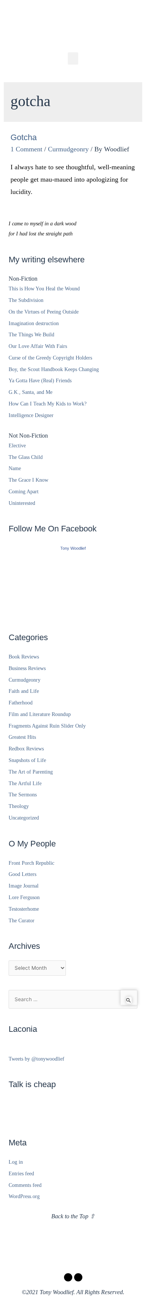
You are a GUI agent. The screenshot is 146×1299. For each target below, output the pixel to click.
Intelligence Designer (31, 415)
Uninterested (22, 503)
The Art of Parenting (31, 772)
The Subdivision (26, 300)
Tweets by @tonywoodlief (36, 1059)
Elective (17, 445)
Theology (19, 806)
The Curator (21, 920)
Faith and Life (24, 691)
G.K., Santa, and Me (30, 392)
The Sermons (23, 794)
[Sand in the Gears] (73, 584)
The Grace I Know (28, 480)
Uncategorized (24, 818)
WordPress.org (24, 1196)
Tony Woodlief (73, 548)
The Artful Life (25, 783)
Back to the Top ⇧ (73, 1216)
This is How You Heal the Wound (44, 288)
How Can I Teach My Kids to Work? (47, 404)
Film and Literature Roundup (40, 714)
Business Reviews (27, 668)
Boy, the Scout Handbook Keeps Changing (54, 369)
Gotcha (23, 137)
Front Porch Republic (31, 863)
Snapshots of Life (27, 760)
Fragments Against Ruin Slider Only (47, 726)
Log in (16, 1162)
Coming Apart (24, 491)
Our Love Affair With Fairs (38, 346)
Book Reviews (24, 657)
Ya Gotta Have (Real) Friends (40, 380)
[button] (73, 58)
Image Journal (24, 886)
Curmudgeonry (68, 149)
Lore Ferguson (24, 897)
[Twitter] (78, 1277)
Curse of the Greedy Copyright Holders (50, 358)
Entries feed (21, 1173)
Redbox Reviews (26, 749)
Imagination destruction (34, 323)
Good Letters (22, 874)
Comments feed (25, 1185)
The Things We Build (31, 334)
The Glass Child (26, 457)
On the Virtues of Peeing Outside (44, 312)
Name (15, 468)
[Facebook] (68, 1277)
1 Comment (26, 149)
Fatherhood (21, 703)
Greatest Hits (22, 737)
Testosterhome (24, 909)
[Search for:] (73, 999)
